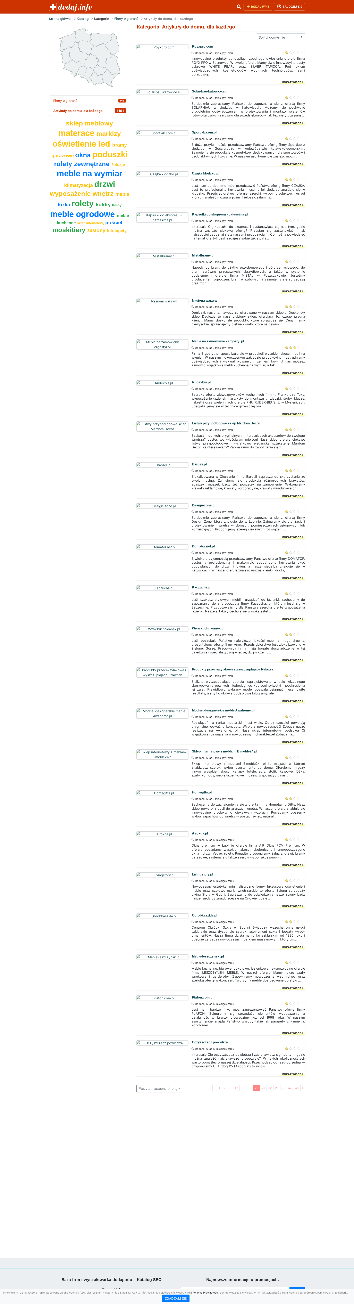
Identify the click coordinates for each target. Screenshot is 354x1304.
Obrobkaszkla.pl (204, 915)
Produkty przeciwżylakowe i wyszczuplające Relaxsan (234, 669)
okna (84, 155)
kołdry (104, 204)
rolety (83, 203)
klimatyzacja (79, 185)
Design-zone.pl (203, 505)
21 (263, 1088)
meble (122, 194)
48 (297, 1088)
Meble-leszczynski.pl (208, 956)
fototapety (117, 230)
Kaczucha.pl (201, 587)
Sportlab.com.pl (204, 132)
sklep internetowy (91, 223)
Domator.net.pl (203, 546)
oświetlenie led (82, 143)
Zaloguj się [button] (292, 7)
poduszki (110, 154)
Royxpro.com (202, 46)
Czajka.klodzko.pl (205, 173)
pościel (113, 222)
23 (277, 1088)
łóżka (64, 204)
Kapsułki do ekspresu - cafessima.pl (220, 214)
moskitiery (69, 230)
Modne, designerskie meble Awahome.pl (223, 710)
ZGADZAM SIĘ (176, 1298)
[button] (239, 6)
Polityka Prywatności (205, 1292)
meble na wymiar (90, 173)
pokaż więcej (292, 82)
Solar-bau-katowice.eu (209, 91)
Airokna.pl (200, 833)
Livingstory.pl (202, 874)
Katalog (83, 19)
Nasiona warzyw (204, 300)
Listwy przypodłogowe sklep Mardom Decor (226, 423)
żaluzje (118, 164)
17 (236, 1088)
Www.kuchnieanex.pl (208, 628)
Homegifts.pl (202, 792)
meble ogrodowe (83, 214)
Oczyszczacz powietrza (210, 1042)
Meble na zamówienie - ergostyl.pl (218, 341)
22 (270, 1088)
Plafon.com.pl (202, 997)
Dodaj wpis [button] (260, 7)
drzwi (104, 184)
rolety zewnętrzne (82, 164)
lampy (116, 205)
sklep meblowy (89, 123)
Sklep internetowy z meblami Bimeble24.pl (224, 751)
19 (249, 1088)
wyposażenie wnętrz (82, 193)
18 (243, 1088)
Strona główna (60, 19)
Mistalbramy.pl (203, 255)
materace (77, 133)
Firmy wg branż (126, 19)
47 (290, 1088)
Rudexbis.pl (201, 382)
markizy (108, 133)
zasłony (97, 230)
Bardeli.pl (199, 464)
